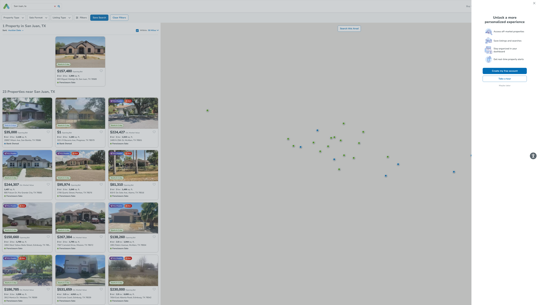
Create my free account (505, 70)
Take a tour (504, 78)
